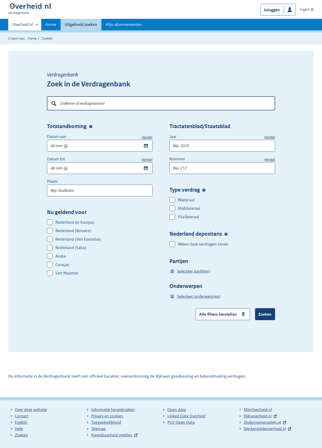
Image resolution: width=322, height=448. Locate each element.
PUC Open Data (181, 422)
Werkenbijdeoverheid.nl (266, 428)
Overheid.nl (22, 26)
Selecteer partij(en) (193, 271)
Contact (21, 416)
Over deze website (31, 409)
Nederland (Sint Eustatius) (78, 239)
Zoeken (265, 314)
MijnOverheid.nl (258, 409)
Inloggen (272, 9)
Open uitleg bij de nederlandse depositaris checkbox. (226, 234)
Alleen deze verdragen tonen (203, 244)
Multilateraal (189, 208)
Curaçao (62, 264)
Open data (176, 409)
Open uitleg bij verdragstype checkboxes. (204, 190)
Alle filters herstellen (218, 314)
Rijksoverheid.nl (259, 416)
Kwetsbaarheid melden (111, 435)
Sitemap (98, 428)
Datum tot (56, 159)
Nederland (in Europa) (74, 222)
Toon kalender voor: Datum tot (146, 168)
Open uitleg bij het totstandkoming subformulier (91, 127)
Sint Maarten (66, 273)
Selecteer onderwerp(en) (198, 296)
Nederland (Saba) (70, 247)
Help (19, 428)
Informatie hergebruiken (113, 409)
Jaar (173, 136)
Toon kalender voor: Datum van (146, 145)
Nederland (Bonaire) (73, 230)
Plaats (52, 181)
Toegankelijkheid (106, 422)
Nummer (177, 158)
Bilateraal (186, 199)
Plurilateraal (188, 216)
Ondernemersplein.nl (263, 422)
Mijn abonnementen (124, 24)
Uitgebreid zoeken (81, 24)
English (305, 10)
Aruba (60, 256)
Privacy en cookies (107, 416)
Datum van (56, 136)
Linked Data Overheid (186, 416)
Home (50, 24)
